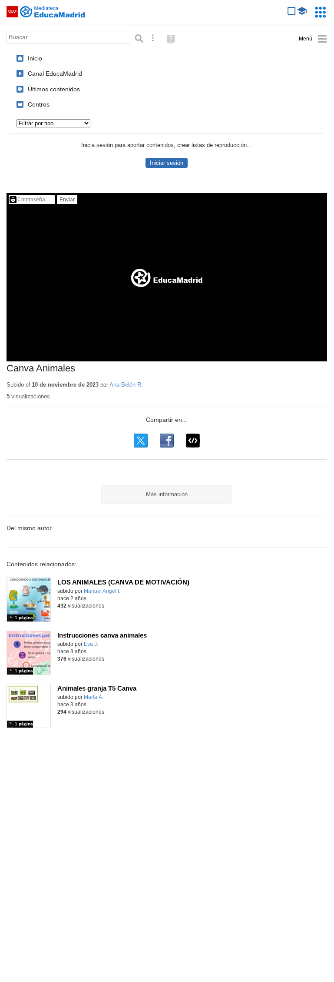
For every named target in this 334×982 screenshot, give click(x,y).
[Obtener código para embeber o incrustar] (193, 441)
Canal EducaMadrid (55, 73)
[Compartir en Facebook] (167, 441)
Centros (39, 104)
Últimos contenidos (54, 89)
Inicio (35, 58)
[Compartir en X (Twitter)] (141, 441)
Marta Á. (93, 697)
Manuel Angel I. (102, 591)
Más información (167, 494)
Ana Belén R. (126, 384)
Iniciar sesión (166, 163)
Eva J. (91, 644)
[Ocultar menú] (313, 39)
